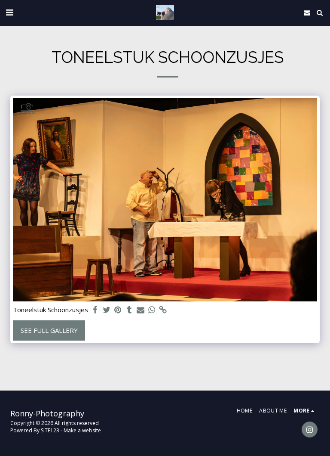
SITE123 (50, 430)
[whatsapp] (152, 310)
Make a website (82, 430)
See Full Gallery (49, 330)
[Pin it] (118, 310)
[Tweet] (107, 310)
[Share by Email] (141, 310)
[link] (163, 310)
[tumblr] (129, 310)
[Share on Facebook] (96, 310)
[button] (9, 12)
